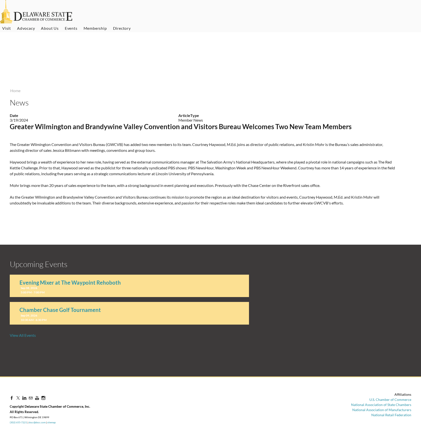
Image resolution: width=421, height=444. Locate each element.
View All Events (23, 335)
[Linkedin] (24, 398)
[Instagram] (43, 398)
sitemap (51, 422)
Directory (122, 28)
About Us (49, 28)
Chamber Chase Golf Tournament (60, 310)
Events (71, 28)
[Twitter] (18, 398)
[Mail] (31, 398)
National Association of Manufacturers (381, 410)
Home (15, 90)
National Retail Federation (391, 415)
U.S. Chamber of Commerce (390, 399)
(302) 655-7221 (18, 422)
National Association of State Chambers (381, 405)
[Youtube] (37, 398)
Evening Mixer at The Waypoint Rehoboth (70, 282)
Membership (95, 28)
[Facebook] (12, 398)
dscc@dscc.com (37, 422)
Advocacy (26, 28)
